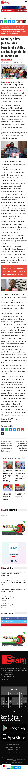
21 (17, 703)
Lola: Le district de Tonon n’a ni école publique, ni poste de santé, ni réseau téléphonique (21, 447)
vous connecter (10, 514)
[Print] (21, 21)
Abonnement (10, 750)
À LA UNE (3, 59)
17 (3, 703)
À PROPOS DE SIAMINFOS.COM (12, 745)
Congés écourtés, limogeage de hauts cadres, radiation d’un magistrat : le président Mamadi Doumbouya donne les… (13, 582)
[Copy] (17, 21)
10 (3, 701)
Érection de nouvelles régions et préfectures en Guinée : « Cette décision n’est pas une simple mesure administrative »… (13, 573)
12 (10, 701)
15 (21, 701)
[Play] (12, 561)
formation (9, 82)
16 (25, 701)
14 (17, 701)
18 (6, 703)
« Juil (13, 711)
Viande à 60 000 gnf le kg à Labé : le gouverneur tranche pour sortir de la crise (14, 604)
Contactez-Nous (9, 747)
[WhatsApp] (5, 21)
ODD (6, 59)
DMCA (17, 750)
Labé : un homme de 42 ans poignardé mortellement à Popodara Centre (13, 597)
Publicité (18, 747)
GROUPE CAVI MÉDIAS (17, 762)
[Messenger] (9, 21)
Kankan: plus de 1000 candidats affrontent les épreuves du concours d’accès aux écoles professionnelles (6, 447)
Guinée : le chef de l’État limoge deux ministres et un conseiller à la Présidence (13, 590)
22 (21, 703)
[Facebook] (1, 21)
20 (14, 703)
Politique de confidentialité (13, 752)
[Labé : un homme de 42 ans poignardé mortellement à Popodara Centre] (20, 487)
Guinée (19, 90)
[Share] (24, 21)
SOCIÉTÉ (9, 59)
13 (14, 701)
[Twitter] (13, 21)
